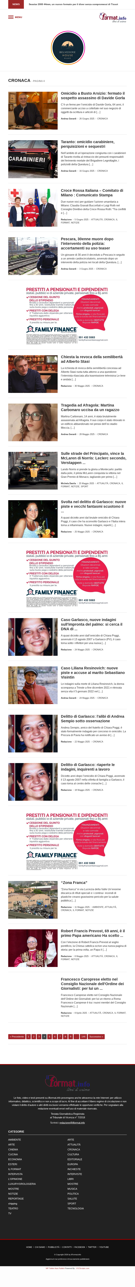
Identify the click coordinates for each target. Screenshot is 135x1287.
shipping (12, 1203)
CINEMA (13, 1149)
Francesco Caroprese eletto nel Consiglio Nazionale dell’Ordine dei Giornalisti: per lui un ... (92, 984)
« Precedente (17, 1036)
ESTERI (12, 1164)
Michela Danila (68, 483)
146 (83, 1036)
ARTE (71, 1139)
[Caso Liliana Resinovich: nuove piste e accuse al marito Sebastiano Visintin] (33, 685)
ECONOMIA (15, 1159)
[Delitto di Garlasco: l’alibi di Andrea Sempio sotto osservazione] (33, 733)
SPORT (84, 486)
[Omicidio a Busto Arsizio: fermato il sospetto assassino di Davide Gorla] (33, 111)
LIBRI (71, 1179)
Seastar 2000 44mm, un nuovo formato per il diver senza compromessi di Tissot (73, 4)
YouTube (104, 1247)
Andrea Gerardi (68, 118)
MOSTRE (73, 1184)
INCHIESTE (74, 1169)
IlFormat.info (76, 1255)
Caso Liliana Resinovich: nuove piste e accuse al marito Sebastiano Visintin (93, 672)
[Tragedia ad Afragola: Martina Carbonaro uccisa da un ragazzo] (33, 422)
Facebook (79, 1247)
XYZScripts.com (82, 1268)
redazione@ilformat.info (72, 1122)
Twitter (92, 1247)
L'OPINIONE (15, 1179)
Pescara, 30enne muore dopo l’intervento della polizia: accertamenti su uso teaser (87, 243)
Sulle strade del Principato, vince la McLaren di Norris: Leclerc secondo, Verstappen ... (93, 458)
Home (29, 1247)
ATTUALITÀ (97, 219)
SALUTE (72, 1198)
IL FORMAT (78, 910)
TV (9, 1213)
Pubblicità (53, 1247)
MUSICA (72, 1188)
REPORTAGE (16, 1198)
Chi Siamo (40, 1247)
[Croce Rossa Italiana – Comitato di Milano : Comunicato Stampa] (33, 208)
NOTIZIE (75, 222)
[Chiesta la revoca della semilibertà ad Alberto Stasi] (33, 374)
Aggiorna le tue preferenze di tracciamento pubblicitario (67, 1259)
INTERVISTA (15, 1174)
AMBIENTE (98, 907)
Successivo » (96, 1036)
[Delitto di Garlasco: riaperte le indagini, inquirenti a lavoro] (33, 782)
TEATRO (13, 1208)
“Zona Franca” (74, 882)
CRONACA (102, 118)
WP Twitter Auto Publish (55, 1268)
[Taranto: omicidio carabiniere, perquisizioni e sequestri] (33, 159)
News (16, 4)
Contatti (67, 1247)
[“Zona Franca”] (33, 900)
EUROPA (73, 1164)
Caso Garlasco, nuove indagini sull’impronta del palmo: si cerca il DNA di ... (91, 624)
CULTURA (73, 1154)
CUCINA (13, 1154)
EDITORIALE (75, 1159)
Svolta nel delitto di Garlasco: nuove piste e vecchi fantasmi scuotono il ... (93, 506)
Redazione (66, 219)
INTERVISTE (75, 1174)
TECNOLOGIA (76, 1208)
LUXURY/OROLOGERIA (22, 1184)
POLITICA (73, 1193)
